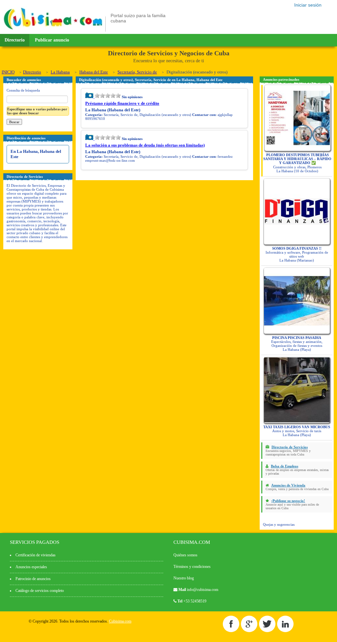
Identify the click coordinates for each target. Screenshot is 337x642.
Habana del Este (93, 72)
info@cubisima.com (202, 589)
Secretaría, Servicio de (137, 72)
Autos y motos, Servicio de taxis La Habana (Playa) (296, 431)
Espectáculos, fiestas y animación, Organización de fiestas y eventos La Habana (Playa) (297, 343)
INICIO (8, 72)
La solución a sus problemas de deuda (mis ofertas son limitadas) (145, 145)
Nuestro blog (183, 578)
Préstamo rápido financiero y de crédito (122, 103)
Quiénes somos (185, 555)
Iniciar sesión (308, 5)
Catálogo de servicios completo (39, 590)
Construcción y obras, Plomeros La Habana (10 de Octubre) (297, 163)
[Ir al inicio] (53, 30)
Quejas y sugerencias (279, 524)
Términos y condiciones (192, 566)
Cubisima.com (120, 621)
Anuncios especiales (31, 567)
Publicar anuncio (52, 40)
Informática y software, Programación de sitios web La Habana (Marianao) (297, 254)
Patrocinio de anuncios (33, 578)
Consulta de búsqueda (23, 90)
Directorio (15, 40)
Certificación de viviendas (35, 555)
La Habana (60, 72)
